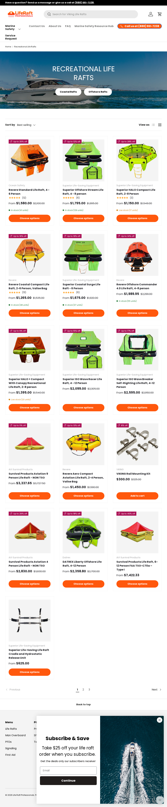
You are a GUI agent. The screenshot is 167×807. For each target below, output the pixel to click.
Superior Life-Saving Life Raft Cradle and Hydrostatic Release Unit (29, 654)
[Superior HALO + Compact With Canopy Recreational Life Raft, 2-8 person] (30, 350)
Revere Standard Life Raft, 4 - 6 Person (29, 192)
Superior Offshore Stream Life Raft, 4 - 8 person (83, 192)
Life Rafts (11, 729)
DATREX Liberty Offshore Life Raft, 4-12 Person (82, 564)
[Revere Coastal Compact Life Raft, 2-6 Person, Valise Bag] (30, 255)
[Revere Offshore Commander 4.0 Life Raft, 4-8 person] (137, 255)
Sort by (10, 125)
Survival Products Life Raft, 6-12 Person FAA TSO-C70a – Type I (137, 565)
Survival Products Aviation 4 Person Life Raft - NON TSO (28, 564)
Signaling (10, 748)
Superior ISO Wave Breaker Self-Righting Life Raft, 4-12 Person (135, 383)
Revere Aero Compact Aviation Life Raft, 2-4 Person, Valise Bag (83, 477)
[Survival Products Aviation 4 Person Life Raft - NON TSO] (30, 532)
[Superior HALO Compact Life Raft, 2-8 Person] (137, 160)
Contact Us (37, 26)
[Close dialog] (159, 720)
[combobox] (91, 14)
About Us (55, 26)
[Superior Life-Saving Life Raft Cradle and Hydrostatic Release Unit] (30, 620)
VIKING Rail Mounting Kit (133, 474)
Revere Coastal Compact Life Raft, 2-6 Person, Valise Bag (29, 286)
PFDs (8, 742)
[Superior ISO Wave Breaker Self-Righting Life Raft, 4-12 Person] (137, 350)
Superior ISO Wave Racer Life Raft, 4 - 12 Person (82, 381)
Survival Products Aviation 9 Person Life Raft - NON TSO (28, 476)
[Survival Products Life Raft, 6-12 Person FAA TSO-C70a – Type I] (137, 532)
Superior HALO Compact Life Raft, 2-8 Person (135, 192)
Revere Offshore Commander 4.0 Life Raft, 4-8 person (136, 286)
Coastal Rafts (68, 91)
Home (8, 46)
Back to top (83, 704)
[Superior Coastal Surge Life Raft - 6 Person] (84, 255)
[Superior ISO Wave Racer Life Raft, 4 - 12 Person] (84, 350)
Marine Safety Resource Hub (94, 26)
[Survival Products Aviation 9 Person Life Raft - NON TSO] (30, 444)
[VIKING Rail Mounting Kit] (137, 444)
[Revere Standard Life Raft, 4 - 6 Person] (30, 160)
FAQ (68, 26)
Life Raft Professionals (23, 795)
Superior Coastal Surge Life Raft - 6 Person (81, 286)
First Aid (10, 755)
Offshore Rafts (98, 91)
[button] (159, 14)
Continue (68, 781)
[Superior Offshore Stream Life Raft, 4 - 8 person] (84, 160)
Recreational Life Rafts (25, 46)
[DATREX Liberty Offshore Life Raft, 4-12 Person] (84, 532)
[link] (40, 690)
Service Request (11, 37)
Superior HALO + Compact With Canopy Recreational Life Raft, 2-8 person (27, 383)
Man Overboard (15, 735)
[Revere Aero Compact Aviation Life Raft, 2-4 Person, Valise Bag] (84, 444)
